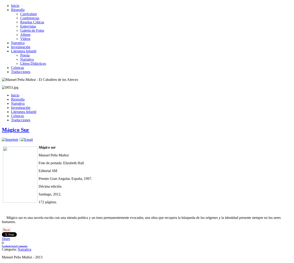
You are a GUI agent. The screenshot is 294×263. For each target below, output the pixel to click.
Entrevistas (28, 26)
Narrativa (18, 43)
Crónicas (17, 68)
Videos (25, 39)
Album (25, 35)
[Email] (27, 139)
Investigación (20, 47)
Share (6, 239)
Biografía (18, 10)
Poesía (25, 55)
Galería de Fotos (32, 30)
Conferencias (29, 18)
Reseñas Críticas (32, 22)
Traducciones (20, 72)
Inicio (15, 6)
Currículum (28, 14)
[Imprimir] (10, 139)
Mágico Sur (15, 130)
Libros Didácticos (33, 63)
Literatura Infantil (23, 51)
